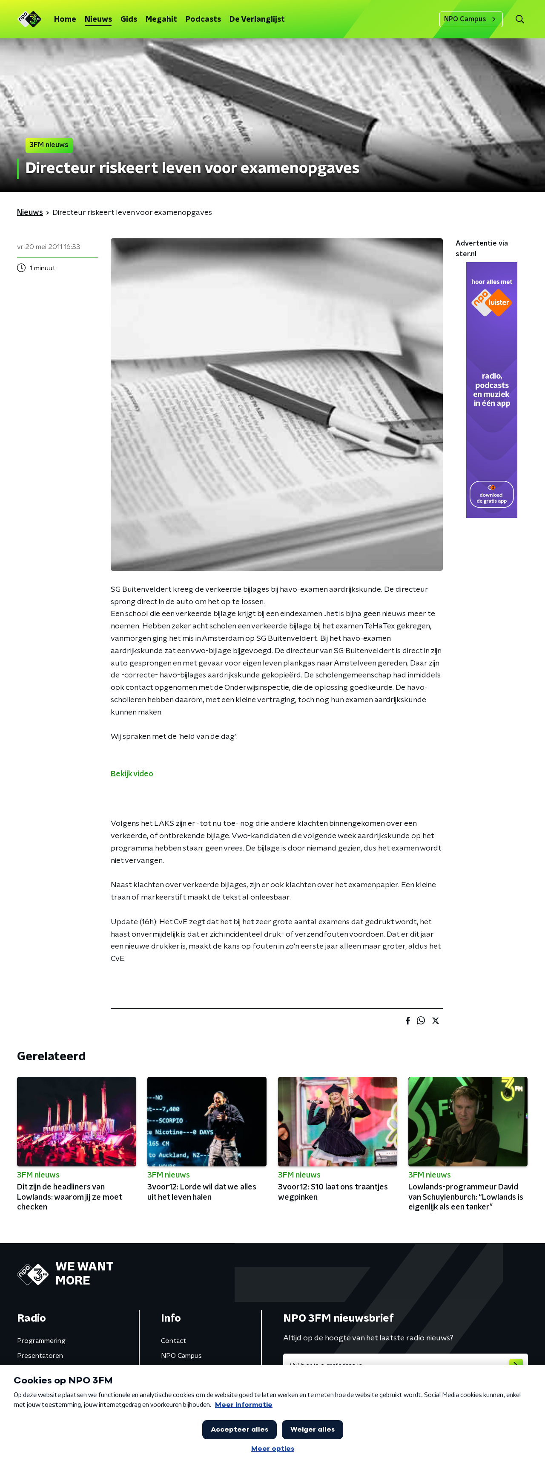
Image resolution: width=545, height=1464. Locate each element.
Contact (173, 1340)
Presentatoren (40, 1355)
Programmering (41, 1340)
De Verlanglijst (257, 19)
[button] (519, 19)
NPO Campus (465, 19)
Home (65, 19)
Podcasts (203, 19)
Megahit (161, 19)
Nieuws (98, 19)
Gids (128, 19)
